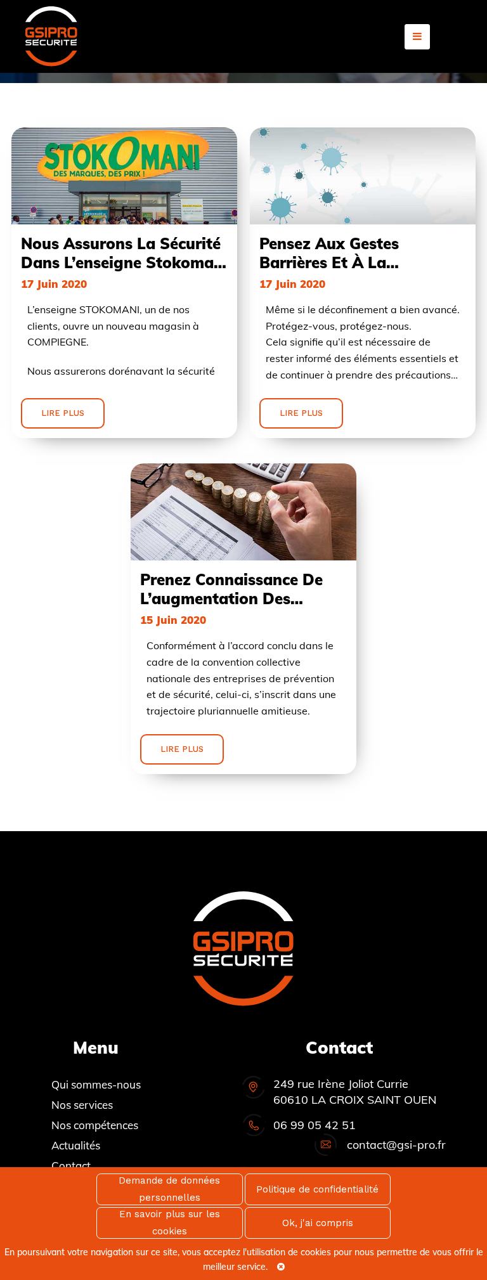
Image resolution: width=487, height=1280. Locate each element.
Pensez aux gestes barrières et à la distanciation (329, 253)
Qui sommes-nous (96, 1084)
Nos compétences (94, 1125)
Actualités (75, 1145)
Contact (71, 1165)
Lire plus (62, 413)
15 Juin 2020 (173, 619)
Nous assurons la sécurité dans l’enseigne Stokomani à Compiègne (124, 253)
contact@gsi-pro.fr (396, 1144)
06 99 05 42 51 (314, 1125)
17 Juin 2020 (54, 283)
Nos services (82, 1104)
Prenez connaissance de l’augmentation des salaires (231, 589)
